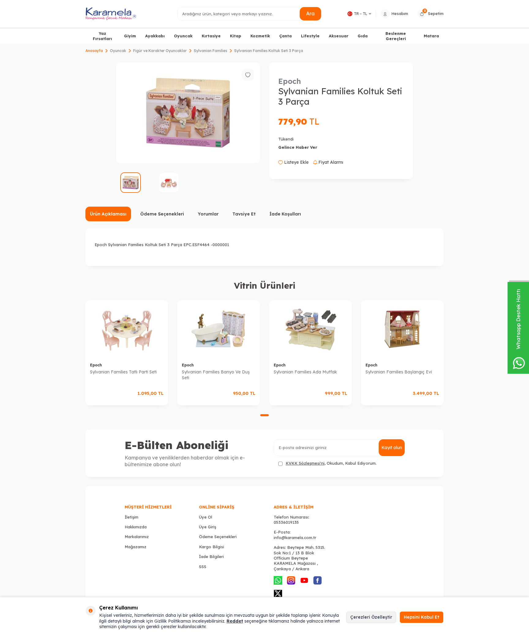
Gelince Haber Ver (297, 147)
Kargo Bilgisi (211, 546)
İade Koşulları (285, 214)
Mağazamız (135, 546)
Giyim (130, 35)
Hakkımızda (136, 526)
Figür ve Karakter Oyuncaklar (160, 50)
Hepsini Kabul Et (421, 617)
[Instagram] (291, 580)
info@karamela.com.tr (295, 537)
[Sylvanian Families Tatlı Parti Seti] (126, 329)
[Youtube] (304, 580)
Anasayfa (94, 50)
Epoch (289, 81)
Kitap (235, 35)
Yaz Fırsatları (102, 36)
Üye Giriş (207, 526)
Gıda (363, 35)
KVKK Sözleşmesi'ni (305, 463)
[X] (278, 593)
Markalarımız (137, 536)
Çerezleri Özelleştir (371, 617)
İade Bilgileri (211, 556)
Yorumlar (208, 214)
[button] (264, 415)
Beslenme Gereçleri (395, 36)
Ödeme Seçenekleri (162, 214)
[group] (188, 112)
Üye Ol (205, 517)
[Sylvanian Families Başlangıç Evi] (402, 329)
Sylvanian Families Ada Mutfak (305, 372)
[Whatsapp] (278, 580)
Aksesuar (338, 35)
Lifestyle (310, 35)
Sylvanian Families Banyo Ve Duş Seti (216, 374)
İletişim (131, 517)
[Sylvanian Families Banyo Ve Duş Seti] (218, 329)
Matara (431, 35)
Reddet (235, 621)
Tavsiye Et (244, 214)
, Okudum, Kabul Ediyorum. (331, 463)
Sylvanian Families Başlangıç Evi (399, 372)
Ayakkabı (155, 35)
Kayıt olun (391, 447)
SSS (202, 566)
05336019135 (286, 522)
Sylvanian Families (210, 50)
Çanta (285, 35)
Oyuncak (183, 35)
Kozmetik (260, 35)
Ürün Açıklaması (108, 214)
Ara (310, 13)
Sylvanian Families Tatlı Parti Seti (123, 372)
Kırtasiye (211, 35)
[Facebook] (317, 580)
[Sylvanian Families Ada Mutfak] (310, 329)
